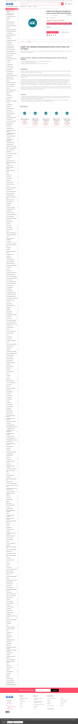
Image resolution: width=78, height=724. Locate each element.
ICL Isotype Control (10, 64)
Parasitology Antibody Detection (12, 214)
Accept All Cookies (18, 722)
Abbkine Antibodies (10, 229)
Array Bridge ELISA (9, 119)
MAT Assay (8, 495)
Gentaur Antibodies (10, 404)
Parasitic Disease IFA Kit (10, 212)
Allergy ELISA (9, 115)
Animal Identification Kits (11, 259)
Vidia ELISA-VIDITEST (10, 182)
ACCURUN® (8, 247)
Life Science (8, 223)
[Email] (49, 35)
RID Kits (8, 173)
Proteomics (8, 88)
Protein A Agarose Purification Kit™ (11, 547)
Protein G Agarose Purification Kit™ (11, 556)
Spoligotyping (9, 623)
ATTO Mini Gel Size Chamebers (11, 283)
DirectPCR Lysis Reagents (11, 362)
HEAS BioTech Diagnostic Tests (11, 58)
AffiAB (8, 20)
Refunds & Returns (47, 716)
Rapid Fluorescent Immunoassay (12, 569)
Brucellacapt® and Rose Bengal (12, 314)
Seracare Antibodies (10, 601)
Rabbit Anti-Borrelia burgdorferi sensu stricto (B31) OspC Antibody (56, 120)
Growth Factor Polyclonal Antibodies (10, 419)
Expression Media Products (11, 388)
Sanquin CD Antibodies (10, 216)
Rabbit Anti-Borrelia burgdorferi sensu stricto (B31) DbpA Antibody (35, 120)
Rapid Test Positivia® (10, 572)
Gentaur (48, 701)
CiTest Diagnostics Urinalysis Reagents (11, 131)
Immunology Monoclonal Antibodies (10, 466)
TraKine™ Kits (9, 645)
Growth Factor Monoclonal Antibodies (11, 416)
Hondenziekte (50, 708)
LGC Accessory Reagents (11, 491)
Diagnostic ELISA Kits (10, 358)
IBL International (50, 705)
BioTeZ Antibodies (9, 311)
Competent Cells (9, 338)
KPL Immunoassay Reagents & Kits (12, 479)
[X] (53, 35)
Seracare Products (9, 97)
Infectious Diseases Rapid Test (11, 468)
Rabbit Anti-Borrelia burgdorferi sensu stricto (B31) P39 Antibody (46, 120)
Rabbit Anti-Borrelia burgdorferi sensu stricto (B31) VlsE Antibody (67, 120)
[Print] (51, 35)
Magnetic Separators (10, 77)
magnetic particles (10, 73)
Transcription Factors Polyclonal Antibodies (12, 650)
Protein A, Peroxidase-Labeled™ (12, 549)
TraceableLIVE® (9, 643)
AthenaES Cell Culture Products (12, 272)
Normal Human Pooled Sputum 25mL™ (11, 521)
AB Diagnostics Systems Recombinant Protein (10, 14)
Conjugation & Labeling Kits (11, 340)
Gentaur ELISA (9, 408)
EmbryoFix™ (8, 375)
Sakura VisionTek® (10, 587)
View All (62, 705)
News (35, 6)
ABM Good (49, 703)
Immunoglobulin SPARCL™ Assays (11, 462)
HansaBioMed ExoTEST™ (10, 436)
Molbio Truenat (9, 503)
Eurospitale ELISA (9, 42)
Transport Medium (9, 652)
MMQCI (8, 501)
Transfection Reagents (10, 108)
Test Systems (9, 106)
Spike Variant (9, 621)
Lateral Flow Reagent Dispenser (12, 483)
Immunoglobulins (9, 157)
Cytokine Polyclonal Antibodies (11, 351)
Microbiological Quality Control (11, 82)
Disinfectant (8, 364)
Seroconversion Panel (10, 606)
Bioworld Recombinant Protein (11, 31)
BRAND (48, 700)
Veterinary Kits (9, 673)
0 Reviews (29, 41)
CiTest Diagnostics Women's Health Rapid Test (11, 134)
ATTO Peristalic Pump (10, 285)
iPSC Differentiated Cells (10, 475)
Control (8, 342)
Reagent (8, 578)
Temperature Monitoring (10, 639)
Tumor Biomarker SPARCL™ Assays (11, 657)
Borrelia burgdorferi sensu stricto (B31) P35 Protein (24, 119)
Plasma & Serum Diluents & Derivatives (11, 533)
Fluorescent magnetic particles (11, 53)
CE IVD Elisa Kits (9, 325)
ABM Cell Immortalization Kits (11, 232)
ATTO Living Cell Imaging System (12, 278)
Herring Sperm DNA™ (10, 446)
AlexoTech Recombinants (11, 113)
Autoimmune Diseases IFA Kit (11, 191)
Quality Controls (9, 567)
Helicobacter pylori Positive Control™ (11, 444)
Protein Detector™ (9, 551)
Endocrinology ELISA (10, 201)
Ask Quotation (22, 6)
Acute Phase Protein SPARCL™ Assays (11, 252)
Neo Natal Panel (9, 210)
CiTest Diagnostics (64, 700)
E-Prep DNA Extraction (10, 371)
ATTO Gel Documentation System (12, 276)
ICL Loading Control (10, 66)
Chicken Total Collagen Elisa (11, 331)
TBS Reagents (9, 176)
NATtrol (8, 513)
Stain (7, 625)
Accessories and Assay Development (10, 239)
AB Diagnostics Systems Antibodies (10, 11)
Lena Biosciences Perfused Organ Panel (12, 486)
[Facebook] (47, 35)
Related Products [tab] (24, 106)
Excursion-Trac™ (9, 384)
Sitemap (21, 706)
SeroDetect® (9, 608)
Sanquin (62, 698)
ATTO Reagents (9, 289)
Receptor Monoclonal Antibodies (12, 580)
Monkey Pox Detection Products (10, 168)
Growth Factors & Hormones (11, 421)
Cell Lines (8, 329)
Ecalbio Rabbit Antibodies (11, 199)
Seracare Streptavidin (10, 603)
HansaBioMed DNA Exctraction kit (12, 426)
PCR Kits (8, 525)
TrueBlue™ (8, 654)
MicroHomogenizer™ (10, 499)
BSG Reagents (9, 316)
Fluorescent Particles (10, 55)
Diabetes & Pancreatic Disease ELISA (12, 197)
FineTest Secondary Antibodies (11, 153)
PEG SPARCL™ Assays (10, 529)
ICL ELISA (8, 62)
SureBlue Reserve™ (10, 632)
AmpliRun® (8, 256)
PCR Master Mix (9, 527)
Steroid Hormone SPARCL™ (11, 628)
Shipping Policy (30, 716)
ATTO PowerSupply (10, 287)
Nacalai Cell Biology (10, 508)
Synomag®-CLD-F (9, 104)
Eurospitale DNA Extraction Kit (11, 40)
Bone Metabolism (9, 124)
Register (71, 0)
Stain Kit (8, 102)
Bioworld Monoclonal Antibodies (12, 29)
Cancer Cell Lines (9, 318)
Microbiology (9, 497)
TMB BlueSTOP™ (9, 641)
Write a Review (69, 15)
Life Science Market (51, 698)
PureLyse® (8, 563)
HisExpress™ (9, 450)
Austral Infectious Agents (11, 300)
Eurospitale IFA (9, 44)
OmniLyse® (8, 523)
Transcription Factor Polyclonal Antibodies (11, 648)
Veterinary (8, 669)
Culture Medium (9, 347)
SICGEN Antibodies (10, 610)
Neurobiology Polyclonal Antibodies (10, 516)
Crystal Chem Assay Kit (10, 142)
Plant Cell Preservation (10, 86)
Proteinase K (9, 558)
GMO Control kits (9, 410)
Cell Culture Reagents (10, 327)
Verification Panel (9, 667)
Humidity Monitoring (10, 453)
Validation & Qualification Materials (11, 662)
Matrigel (8, 80)
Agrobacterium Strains (10, 254)
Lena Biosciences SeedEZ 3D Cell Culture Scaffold (12, 489)
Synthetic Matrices (9, 636)
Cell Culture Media (9, 33)
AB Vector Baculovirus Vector (11, 16)
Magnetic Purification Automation (12, 75)
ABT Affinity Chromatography (11, 234)
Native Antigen (63, 701)
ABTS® (8, 236)
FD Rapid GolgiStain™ (10, 391)
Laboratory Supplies (10, 481)
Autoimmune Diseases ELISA (11, 121)
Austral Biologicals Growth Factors (12, 298)
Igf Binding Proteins (10, 455)
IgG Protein (8, 457)
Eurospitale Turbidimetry (10, 51)
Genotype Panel (9, 402)
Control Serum (9, 137)
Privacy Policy (64, 716)
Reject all (10, 722)
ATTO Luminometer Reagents (11, 281)
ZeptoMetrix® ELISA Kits (10, 682)
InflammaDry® (9, 69)
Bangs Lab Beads (9, 303)
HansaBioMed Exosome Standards (10, 434)
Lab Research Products (10, 71)
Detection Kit (9, 36)
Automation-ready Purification (11, 25)
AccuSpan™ (8, 249)
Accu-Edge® (9, 241)
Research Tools (9, 95)
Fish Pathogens (9, 397)
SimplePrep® (9, 614)
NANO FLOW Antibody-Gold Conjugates (11, 511)
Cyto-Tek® (8, 349)
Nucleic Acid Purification (10, 84)
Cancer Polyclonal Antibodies (11, 322)
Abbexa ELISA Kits (9, 227)
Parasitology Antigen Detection (11, 218)
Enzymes (8, 377)
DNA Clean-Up (9, 38)
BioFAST (8, 27)
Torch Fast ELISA (9, 178)
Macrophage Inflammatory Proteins (11, 493)
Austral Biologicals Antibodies (11, 292)
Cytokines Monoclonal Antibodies (12, 353)
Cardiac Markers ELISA (10, 195)
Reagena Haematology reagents (12, 576)
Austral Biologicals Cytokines (11, 294)
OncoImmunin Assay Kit (10, 184)
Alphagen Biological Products (11, 117)
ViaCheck (8, 675)
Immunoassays (9, 459)
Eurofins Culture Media (10, 380)
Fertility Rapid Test (9, 395)
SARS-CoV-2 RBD (9, 597)
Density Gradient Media (10, 355)
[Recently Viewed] (66, 4)
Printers (8, 541)
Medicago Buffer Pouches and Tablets (11, 163)
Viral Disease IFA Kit (10, 221)
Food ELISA (8, 205)
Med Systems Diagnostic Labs (11, 187)
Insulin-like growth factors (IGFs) (11, 471)
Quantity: (48, 27)
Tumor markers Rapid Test (11, 659)
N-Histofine (8, 506)
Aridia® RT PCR (9, 267)
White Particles (9, 110)
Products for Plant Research (11, 543)
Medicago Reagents (10, 165)
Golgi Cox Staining (10, 413)
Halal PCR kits (9, 423)
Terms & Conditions (14, 716)
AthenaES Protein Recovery (11, 274)
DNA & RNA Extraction (10, 366)
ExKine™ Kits (9, 386)
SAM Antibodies (9, 592)
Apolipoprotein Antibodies (11, 263)
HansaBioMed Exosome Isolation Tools (10, 431)
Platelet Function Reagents (11, 535)
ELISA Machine (9, 151)
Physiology (8, 531)
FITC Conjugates (9, 155)
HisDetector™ (9, 448)
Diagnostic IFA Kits (10, 360)
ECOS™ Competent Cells (10, 149)
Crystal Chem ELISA (10, 144)
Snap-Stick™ (9, 99)
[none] (32, 23)
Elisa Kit (8, 373)
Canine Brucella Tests (10, 128)
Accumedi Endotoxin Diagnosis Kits (12, 245)
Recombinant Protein (10, 583)
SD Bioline (8, 599)
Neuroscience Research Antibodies (10, 519)
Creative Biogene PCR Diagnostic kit (10, 140)
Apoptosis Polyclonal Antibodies (12, 265)
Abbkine (62, 703)
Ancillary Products (9, 189)
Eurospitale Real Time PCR (11, 49)
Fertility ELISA (9, 203)
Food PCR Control (9, 399)
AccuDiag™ (8, 18)
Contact (29, 6)
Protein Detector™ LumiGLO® (11, 553)
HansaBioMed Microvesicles (11, 438)
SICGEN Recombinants (10, 612)
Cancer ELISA (9, 126)
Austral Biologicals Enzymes (11, 296)
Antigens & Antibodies (10, 261)
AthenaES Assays (9, 270)
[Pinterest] (55, 35)
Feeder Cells (9, 393)
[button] (65, 32)
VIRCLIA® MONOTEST (10, 678)
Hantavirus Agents (10, 441)
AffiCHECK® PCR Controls (11, 22)
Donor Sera (8, 369)
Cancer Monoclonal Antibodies (11, 320)
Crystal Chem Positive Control (11, 146)
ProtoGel (8, 561)
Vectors (8, 664)
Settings (4, 722)
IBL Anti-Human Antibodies (11, 207)
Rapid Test (8, 93)
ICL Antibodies (9, 60)
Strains (8, 630)
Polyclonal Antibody (10, 537)
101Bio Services (9, 225)
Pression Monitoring (10, 539)
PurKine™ (8, 565)
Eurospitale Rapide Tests (10, 47)
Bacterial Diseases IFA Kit (11, 193)
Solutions (8, 617)
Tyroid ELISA (8, 180)
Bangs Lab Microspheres (10, 305)
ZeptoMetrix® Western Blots (11, 684)
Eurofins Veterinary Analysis (11, 382)
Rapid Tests (8, 574)
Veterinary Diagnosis (10, 671)
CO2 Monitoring (9, 336)
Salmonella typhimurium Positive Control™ (12, 590)
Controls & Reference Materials (12, 344)
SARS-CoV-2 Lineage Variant (11, 595)
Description (23, 41)
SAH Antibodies (9, 585)
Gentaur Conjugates (10, 406)
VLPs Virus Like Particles (10, 680)
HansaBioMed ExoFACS (10, 428)
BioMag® (8, 309)
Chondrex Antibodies (10, 333)
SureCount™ (8, 634)
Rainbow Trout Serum (10, 91)
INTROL (8, 473)
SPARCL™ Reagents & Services (12, 619)
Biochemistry (9, 307)
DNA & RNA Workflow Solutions (11, 6)
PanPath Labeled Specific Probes (11, 171)
